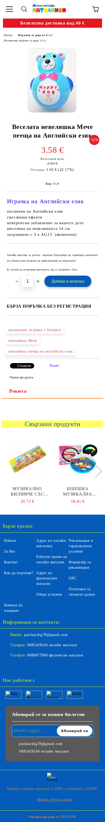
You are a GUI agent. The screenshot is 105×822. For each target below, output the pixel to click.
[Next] (95, 471)
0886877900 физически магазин (55, 655)
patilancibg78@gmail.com (46, 635)
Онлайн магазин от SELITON (52, 817)
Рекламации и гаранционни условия (81, 546)
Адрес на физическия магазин (46, 578)
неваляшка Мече (22, 341)
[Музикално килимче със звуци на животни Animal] (27, 459)
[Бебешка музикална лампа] (78, 459)
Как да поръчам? (18, 573)
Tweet (54, 366)
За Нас (9, 551)
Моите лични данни (54, 800)
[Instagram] (21, 666)
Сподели (24, 366)
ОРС (72, 578)
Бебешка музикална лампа (77, 491)
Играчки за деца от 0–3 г (35, 35)
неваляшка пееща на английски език (40, 351)
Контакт (11, 562)
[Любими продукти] (80, 9)
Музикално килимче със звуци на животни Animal (27, 491)
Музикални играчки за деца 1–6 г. (25, 40)
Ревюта (17, 391)
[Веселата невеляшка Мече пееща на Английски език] (51, 80)
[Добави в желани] (92, 252)
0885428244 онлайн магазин (52, 645)
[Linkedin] (33, 666)
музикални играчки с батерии (34, 330)
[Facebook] (9, 666)
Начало (8, 35)
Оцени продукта (21, 377)
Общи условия (49, 594)
